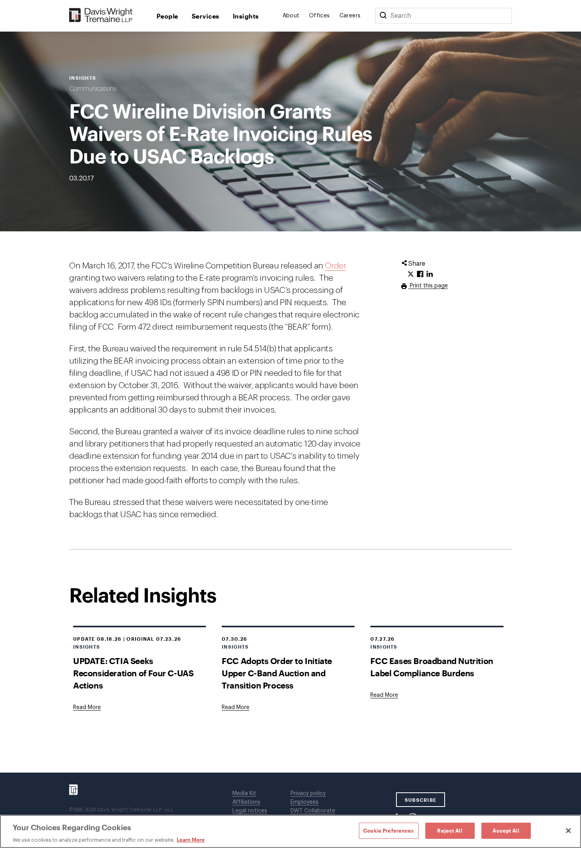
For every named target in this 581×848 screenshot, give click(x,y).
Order (335, 266)
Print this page (428, 286)
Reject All (449, 830)
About (291, 16)
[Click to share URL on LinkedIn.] (429, 274)
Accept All (505, 830)
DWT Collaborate (312, 811)
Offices (319, 16)
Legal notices (249, 811)
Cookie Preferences (388, 830)
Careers (350, 16)
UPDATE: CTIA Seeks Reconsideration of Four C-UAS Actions (133, 673)
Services (205, 16)
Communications (92, 89)
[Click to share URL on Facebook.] (420, 274)
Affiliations (246, 802)
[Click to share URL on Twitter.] (410, 274)
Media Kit (244, 793)
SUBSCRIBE (421, 800)
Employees (304, 802)
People (167, 16)
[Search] (383, 15)
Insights (246, 16)
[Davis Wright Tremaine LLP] (101, 15)
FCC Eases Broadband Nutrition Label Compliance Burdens (431, 667)
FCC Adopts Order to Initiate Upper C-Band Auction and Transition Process (277, 673)
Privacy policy (308, 793)
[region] (290, 831)
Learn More (191, 840)
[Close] (568, 830)
